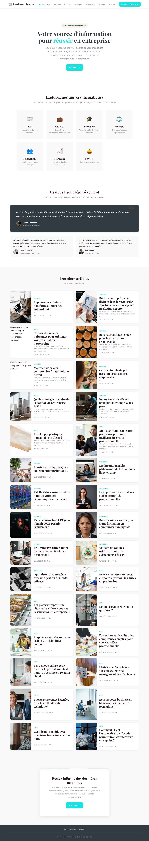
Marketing (101, 4)
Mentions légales (70, 829)
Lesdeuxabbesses (21, 4)
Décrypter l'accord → (129, 4)
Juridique (78, 4)
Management (89, 4)
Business (57, 4)
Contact (82, 829)
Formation (67, 4)
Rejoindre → (74, 805)
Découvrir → (74, 67)
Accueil (41, 4)
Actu (49, 4)
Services (111, 4)
